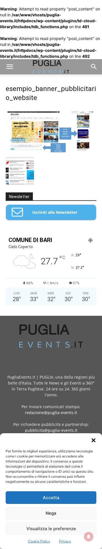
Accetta (51, 497)
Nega (51, 513)
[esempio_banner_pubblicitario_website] (51, 151)
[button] (93, 440)
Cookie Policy (39, 541)
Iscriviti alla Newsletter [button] (54, 212)
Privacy (65, 541)
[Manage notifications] (88, 536)
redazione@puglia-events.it (51, 412)
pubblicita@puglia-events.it (51, 430)
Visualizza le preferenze (51, 528)
